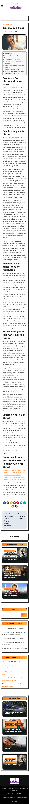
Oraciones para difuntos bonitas (20, 516)
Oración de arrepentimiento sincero (15, 470)
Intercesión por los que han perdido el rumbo (15, 66)
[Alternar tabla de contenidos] (23, 53)
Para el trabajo (9, 744)
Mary (6, 31)
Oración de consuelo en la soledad (15, 479)
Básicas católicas (7, 24)
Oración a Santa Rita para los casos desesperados (14, 557)
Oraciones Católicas (10, 553)
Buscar (14, 610)
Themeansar (14, 790)
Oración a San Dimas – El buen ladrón (12, 57)
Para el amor (8, 709)
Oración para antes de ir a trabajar (12, 638)
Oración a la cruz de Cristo (12, 475)
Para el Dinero (9, 724)
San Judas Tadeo (17, 793)
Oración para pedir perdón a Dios (14, 472)
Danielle (4, 666)
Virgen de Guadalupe (11, 727)
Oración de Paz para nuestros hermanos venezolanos (14, 574)
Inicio (8, 793)
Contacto (21, 662)
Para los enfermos (21, 797)
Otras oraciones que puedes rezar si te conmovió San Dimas (14, 72)
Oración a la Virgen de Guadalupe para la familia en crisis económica (14, 731)
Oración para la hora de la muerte (14, 477)
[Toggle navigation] (2, 6)
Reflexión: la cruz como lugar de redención (14, 62)
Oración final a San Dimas (12, 69)
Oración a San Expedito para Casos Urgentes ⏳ (14, 592)
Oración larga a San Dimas (12, 59)
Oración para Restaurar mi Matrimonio (13, 628)
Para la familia (19, 724)
